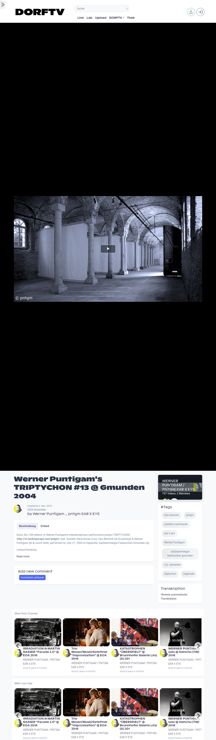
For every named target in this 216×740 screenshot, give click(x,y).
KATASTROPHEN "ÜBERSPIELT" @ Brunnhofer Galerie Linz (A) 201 (138, 653)
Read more (23, 556)
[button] (191, 12)
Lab (89, 18)
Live (80, 18)
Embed (45, 526)
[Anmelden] (200, 12)
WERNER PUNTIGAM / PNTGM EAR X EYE (178, 485)
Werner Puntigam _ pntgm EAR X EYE (66, 514)
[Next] (198, 646)
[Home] (40, 12)
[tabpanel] (84, 546)
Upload (100, 18)
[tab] (27, 526)
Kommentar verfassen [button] (32, 577)
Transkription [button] (173, 588)
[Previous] (18, 646)
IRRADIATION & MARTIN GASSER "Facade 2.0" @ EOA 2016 (41, 652)
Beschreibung (27, 526)
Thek (131, 18)
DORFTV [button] (115, 18)
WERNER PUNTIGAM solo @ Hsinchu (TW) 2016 (184, 652)
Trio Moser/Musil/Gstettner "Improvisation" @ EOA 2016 (89, 653)
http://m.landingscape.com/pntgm (38, 538)
